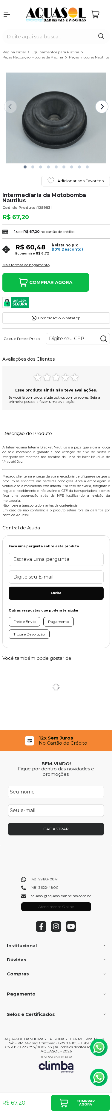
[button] (25, 166)
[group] (56, 740)
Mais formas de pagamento (26, 265)
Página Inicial (14, 52)
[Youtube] (71, 930)
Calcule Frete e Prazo (22, 339)
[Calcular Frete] (103, 338)
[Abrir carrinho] (99, 14)
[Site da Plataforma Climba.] (56, 1064)
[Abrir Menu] (6, 14)
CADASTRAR (56, 828)
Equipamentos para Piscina (56, 52)
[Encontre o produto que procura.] (101, 36)
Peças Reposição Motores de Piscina (33, 57)
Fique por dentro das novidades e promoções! (56, 771)
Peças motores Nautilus (89, 57)
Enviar (56, 593)
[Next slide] (101, 106)
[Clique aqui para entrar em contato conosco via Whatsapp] (99, 1047)
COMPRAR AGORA (50, 282)
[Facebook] (41, 930)
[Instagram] (56, 930)
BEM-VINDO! (56, 763)
